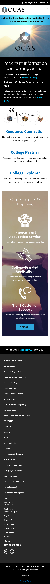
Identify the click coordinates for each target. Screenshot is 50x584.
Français (44, 2)
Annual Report (9, 432)
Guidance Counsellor (25, 131)
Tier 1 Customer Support (14, 394)
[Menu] (46, 9)
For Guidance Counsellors (14, 482)
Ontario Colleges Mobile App (15, 372)
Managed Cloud (10, 410)
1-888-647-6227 (9, 502)
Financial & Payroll (11, 388)
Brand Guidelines (10, 443)
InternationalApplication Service (25, 234)
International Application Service (17, 416)
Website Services (10, 399)
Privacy (6, 537)
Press (6, 438)
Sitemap (7, 541)
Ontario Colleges (10, 366)
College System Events (13, 471)
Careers (7, 448)
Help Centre (8, 516)
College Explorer (25, 173)
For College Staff (10, 487)
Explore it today (29, 77)
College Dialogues (11, 476)
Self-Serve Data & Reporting (15, 405)
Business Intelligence (12, 383)
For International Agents (14, 492)
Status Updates (10, 524)
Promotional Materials (13, 465)
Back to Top (25, 581)
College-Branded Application (25, 269)
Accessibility (9, 528)
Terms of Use (9, 532)
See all (25, 327)
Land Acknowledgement (13, 454)
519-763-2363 (8, 505)
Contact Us (8, 520)
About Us (7, 427)
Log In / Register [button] (28, 2)
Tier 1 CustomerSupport (25, 307)
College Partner (25, 152)
